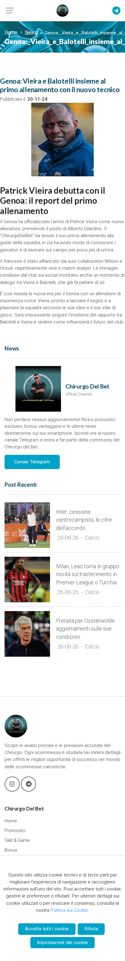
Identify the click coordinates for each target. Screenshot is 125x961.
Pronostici (15, 830)
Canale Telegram (32, 462)
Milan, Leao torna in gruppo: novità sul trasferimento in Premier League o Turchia (88, 574)
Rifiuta (91, 929)
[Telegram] (116, 11)
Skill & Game (17, 840)
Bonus (11, 850)
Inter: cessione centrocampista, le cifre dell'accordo (84, 520)
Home (11, 32)
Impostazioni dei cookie (62, 942)
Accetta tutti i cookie (47, 929)
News (31, 32)
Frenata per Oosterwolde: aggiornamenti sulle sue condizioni (86, 629)
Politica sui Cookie (69, 910)
